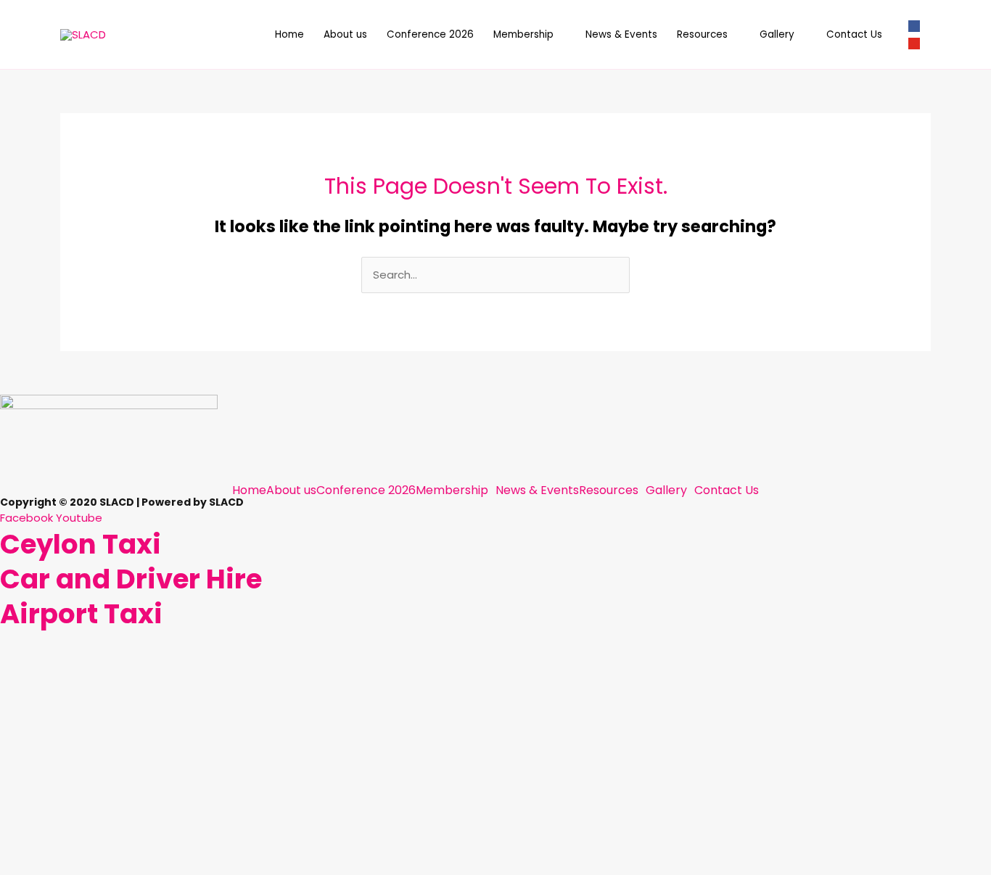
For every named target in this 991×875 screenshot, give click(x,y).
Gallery (777, 34)
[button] (455, 490)
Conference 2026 (430, 34)
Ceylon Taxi (80, 544)
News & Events (621, 34)
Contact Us (854, 34)
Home (289, 34)
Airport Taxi (81, 614)
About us (345, 34)
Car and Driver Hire (131, 579)
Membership (523, 34)
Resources (702, 34)
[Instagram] (914, 43)
